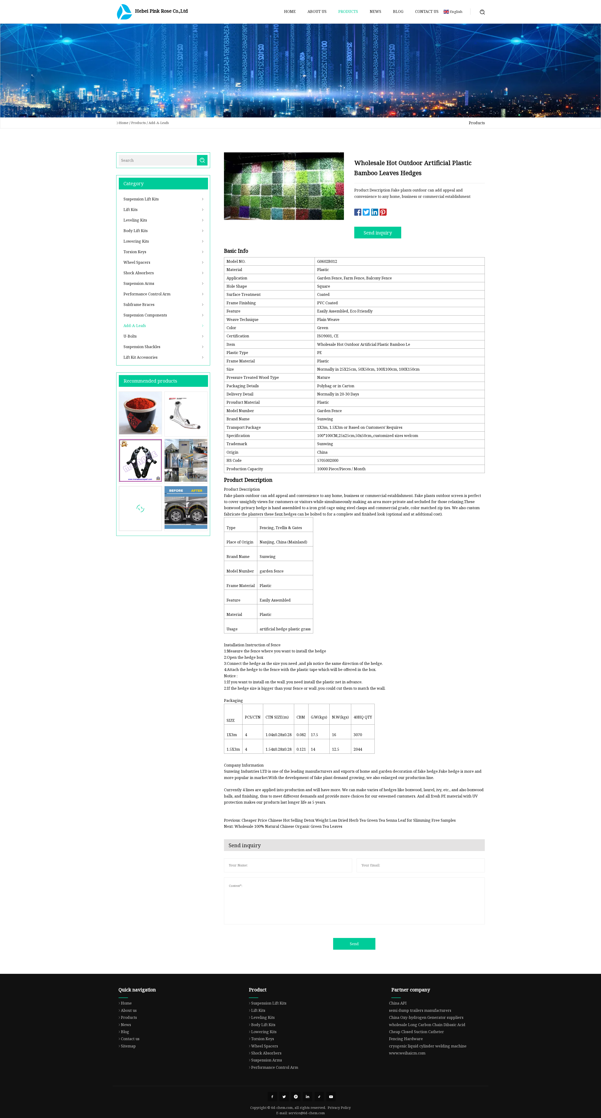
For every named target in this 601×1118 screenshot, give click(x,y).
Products (348, 11)
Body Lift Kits (135, 230)
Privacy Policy (339, 1107)
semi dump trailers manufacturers (420, 1010)
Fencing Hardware (406, 1038)
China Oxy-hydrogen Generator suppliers (426, 1017)
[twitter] (284, 1096)
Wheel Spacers (136, 262)
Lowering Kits (136, 241)
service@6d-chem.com (307, 1113)
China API (398, 1003)
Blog (398, 11)
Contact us (427, 11)
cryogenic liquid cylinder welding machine (427, 1046)
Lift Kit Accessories (140, 357)
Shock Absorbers (138, 272)
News (375, 11)
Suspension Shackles (141, 346)
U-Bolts (130, 336)
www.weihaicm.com (407, 1053)
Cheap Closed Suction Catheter (416, 1031)
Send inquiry (378, 233)
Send (354, 943)
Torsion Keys (134, 251)
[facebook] (272, 1096)
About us (317, 11)
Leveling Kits (135, 220)
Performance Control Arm (146, 294)
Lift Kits (130, 209)
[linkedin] (307, 1096)
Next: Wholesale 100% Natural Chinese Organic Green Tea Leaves (283, 826)
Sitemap (128, 1046)
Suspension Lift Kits (141, 199)
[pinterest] (295, 1096)
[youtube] (331, 1096)
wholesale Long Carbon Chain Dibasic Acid (427, 1024)
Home (290, 11)
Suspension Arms (138, 283)
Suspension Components (145, 315)
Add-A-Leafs (159, 122)
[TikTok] (319, 1096)
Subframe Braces (138, 304)
